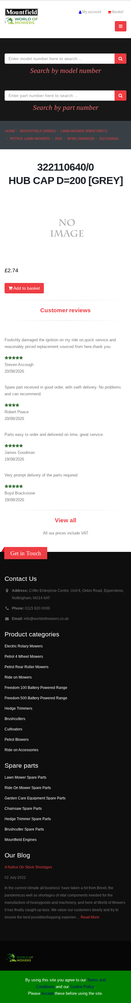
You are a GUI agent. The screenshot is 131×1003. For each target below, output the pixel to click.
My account (91, 12)
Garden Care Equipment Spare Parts (35, 798)
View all (65, 520)
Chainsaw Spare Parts (23, 808)
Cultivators (13, 729)
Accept (47, 993)
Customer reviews (65, 310)
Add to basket (26, 288)
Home (10, 131)
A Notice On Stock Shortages (28, 867)
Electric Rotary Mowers (24, 646)
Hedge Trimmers (18, 708)
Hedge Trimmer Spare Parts (28, 819)
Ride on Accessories (21, 750)
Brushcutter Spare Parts (24, 829)
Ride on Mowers (18, 677)
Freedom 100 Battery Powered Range (36, 688)
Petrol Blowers (17, 739)
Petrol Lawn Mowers (30, 138)
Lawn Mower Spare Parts (84, 131)
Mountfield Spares (38, 131)
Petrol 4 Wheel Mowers (24, 656)
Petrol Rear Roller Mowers (26, 667)
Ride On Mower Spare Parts (28, 788)
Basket (117, 12)
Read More (90, 917)
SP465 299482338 (80, 138)
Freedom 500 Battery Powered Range (36, 698)
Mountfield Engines (21, 840)
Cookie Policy (82, 986)
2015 (58, 138)
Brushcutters (15, 719)
